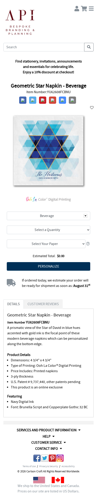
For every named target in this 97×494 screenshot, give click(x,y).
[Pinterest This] (52, 459)
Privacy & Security (48, 466)
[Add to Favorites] (92, 108)
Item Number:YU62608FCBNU (48, 92)
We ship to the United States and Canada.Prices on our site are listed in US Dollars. (49, 489)
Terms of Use (29, 466)
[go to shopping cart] (84, 7)
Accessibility (68, 466)
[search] (89, 47)
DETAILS (13, 304)
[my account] (76, 7)
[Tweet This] (44, 459)
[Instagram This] (60, 459)
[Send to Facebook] (37, 459)
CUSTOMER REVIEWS (43, 304)
